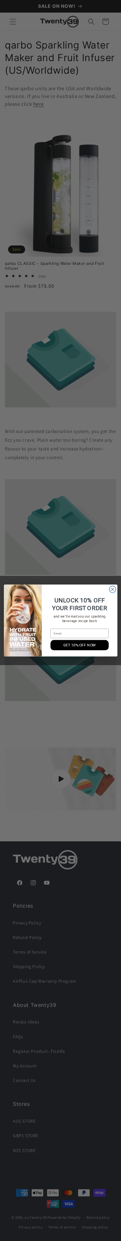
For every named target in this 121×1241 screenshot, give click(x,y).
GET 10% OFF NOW (79, 645)
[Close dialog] (112, 589)
